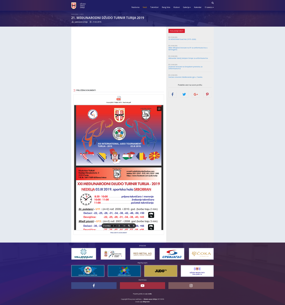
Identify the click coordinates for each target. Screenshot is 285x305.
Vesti (145, 7)
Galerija (186, 7)
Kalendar (198, 7)
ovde (150, 294)
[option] (94, 254)
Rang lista (166, 7)
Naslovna (135, 7)
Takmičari (154, 7)
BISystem (146, 302)
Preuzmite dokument (118, 233)
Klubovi (176, 7)
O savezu (209, 7)
